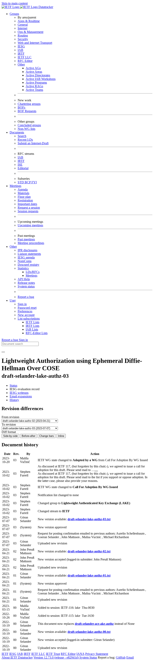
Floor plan (24, 196)
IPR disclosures (27, 250)
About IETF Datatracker (17, 657)
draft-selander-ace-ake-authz (94, 623)
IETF (5, 654)
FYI (34, 182)
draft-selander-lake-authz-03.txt (89, 519)
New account (26, 315)
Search (22, 136)
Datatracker (45, 7)
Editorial (23, 168)
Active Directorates (38, 75)
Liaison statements (29, 254)
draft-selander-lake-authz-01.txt (89, 575)
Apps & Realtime (29, 21)
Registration (25, 200)
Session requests (28, 211)
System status (26, 286)
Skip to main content (15, 3)
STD (21, 182)
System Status (88, 657)
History (14, 400)
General (23, 24)
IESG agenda (26, 257)
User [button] (13, 300)
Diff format (9, 432)
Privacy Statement (96, 654)
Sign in (22, 304)
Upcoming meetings (30, 225)
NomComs (24, 261)
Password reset (27, 307)
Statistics (23, 268)
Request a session (29, 207)
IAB (20, 50)
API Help (24, 279)
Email (130, 657)
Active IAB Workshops (41, 79)
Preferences (25, 311)
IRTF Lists (32, 325)
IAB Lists (32, 329)
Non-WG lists (26, 128)
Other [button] (13, 246)
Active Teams (34, 89)
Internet (22, 28)
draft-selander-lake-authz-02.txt (89, 551)
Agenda (23, 189)
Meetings (31, 275)
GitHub (121, 657)
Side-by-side (10, 435)
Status (13, 385)
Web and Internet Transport (35, 42)
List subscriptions (29, 318)
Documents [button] (17, 132)
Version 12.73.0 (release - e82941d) (56, 657)
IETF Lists (32, 322)
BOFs (21, 107)
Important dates (27, 204)
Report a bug (26, 297)
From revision (10, 417)
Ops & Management (30, 32)
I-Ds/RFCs (33, 272)
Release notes (26, 282)
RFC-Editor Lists (37, 333)
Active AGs (33, 68)
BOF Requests (27, 111)
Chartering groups (29, 104)
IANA (80, 654)
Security (23, 39)
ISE (20, 164)
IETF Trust (53, 654)
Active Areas (34, 71)
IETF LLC (24, 57)
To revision (9, 424)
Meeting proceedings (31, 243)
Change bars (46, 435)
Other (21, 64)
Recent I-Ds (25, 139)
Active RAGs (34, 86)
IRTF (21, 53)
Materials (23, 193)
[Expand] (96, 471)
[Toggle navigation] (3, 352)
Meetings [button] (15, 186)
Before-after (28, 435)
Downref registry (28, 264)
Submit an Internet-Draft (33, 143)
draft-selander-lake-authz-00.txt (89, 631)
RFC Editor (25, 61)
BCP (28, 182)
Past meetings (26, 239)
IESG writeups (19, 392)
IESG (21, 46)
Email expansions (21, 396)
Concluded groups (29, 125)
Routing (23, 35)
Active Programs (36, 82)
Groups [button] (14, 13)
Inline (61, 435)
